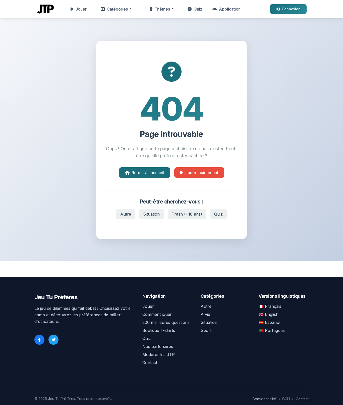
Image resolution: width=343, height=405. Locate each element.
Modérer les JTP (158, 354)
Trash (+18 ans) (187, 214)
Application (230, 9)
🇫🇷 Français (270, 306)
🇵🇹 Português (272, 330)
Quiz (198, 9)
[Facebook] (39, 340)
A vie (205, 314)
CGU (286, 399)
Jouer (81, 9)
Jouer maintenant (201, 172)
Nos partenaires (157, 346)
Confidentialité (264, 399)
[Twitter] (53, 340)
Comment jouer (157, 314)
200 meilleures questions (166, 322)
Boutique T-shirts (158, 330)
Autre (125, 214)
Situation (151, 214)
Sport (206, 330)
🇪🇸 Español (269, 322)
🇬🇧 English (268, 314)
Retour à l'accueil (148, 172)
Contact (149, 362)
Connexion (291, 9)
